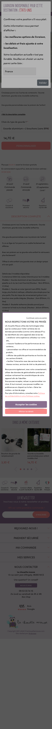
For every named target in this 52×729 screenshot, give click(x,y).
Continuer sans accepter (36, 317)
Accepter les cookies (26, 404)
